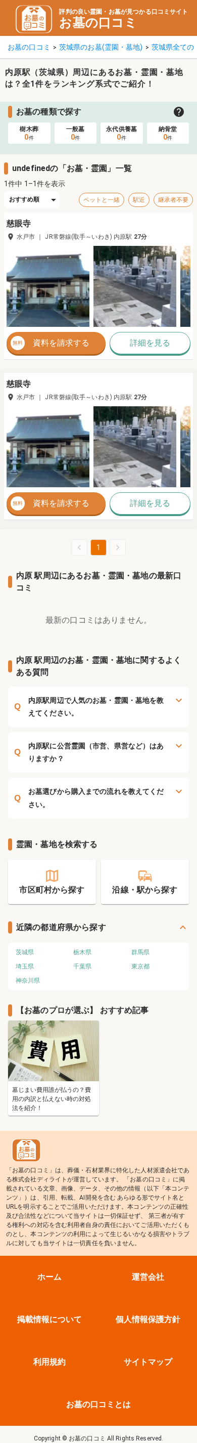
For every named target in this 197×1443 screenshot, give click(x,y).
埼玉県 (25, 966)
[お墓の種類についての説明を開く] (179, 112)
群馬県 (140, 952)
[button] (48, 286)
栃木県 (82, 952)
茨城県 (25, 952)
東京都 (140, 966)
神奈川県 (28, 980)
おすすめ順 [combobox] (24, 199)
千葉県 (82, 966)
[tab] (29, 133)
